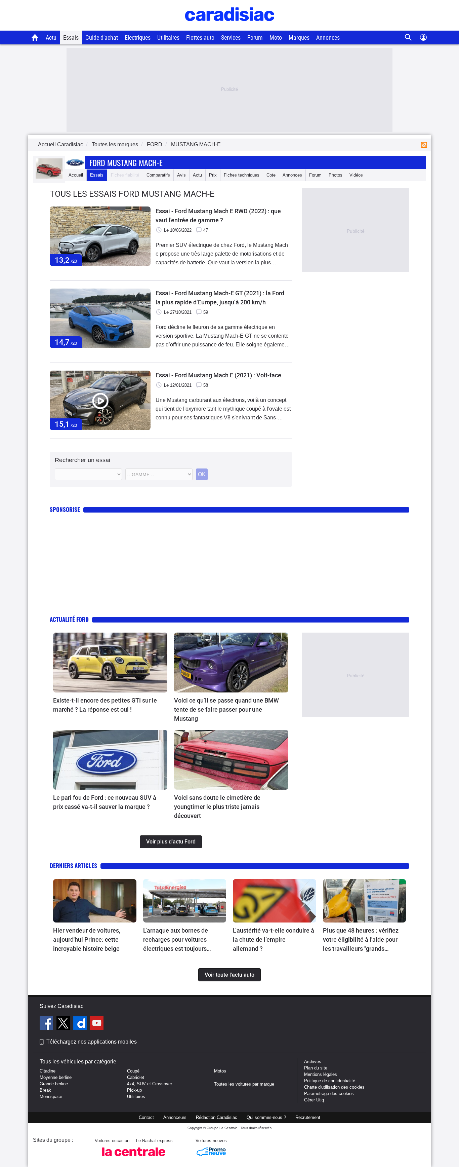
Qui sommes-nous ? (266, 1117)
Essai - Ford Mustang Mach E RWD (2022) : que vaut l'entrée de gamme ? (218, 216)
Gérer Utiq (314, 1099)
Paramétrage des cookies (329, 1093)
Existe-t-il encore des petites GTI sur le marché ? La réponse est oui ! (105, 705)
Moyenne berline (56, 1077)
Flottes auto (200, 37)
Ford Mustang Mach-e (126, 162)
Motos (220, 1071)
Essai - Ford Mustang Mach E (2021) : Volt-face (218, 375)
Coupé (133, 1071)
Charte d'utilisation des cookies (334, 1087)
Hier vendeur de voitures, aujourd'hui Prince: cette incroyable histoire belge (86, 939)
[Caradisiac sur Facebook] (47, 1024)
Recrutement (307, 1117)
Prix (213, 175)
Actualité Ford (69, 619)
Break (45, 1090)
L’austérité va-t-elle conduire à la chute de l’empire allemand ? (273, 939)
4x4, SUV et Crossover (149, 1083)
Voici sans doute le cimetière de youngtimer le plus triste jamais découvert (217, 806)
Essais (71, 37)
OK (202, 474)
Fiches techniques (241, 175)
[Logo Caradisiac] (229, 27)
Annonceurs (174, 1117)
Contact (146, 1117)
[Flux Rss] (425, 144)
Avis (181, 175)
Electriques (138, 37)
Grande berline (54, 1083)
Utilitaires (168, 37)
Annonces (328, 37)
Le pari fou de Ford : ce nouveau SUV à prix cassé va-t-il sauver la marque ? (104, 802)
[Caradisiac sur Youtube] (96, 1024)
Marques (299, 37)
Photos (335, 175)
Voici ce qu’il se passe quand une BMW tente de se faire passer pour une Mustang (226, 709)
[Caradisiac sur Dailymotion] (80, 1024)
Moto (275, 37)
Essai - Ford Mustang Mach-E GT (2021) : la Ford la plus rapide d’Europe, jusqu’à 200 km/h (220, 298)
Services (231, 37)
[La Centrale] (133, 1158)
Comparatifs (158, 175)
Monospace (51, 1096)
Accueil (76, 175)
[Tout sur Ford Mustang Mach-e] (49, 177)
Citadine (47, 1071)
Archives (312, 1061)
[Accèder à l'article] (110, 662)
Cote (271, 175)
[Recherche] (408, 37)
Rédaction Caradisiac (216, 1117)
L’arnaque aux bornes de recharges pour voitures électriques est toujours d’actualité (175, 940)
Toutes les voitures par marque (244, 1084)
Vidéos (356, 175)
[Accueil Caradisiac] (35, 37)
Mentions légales (320, 1074)
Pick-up (134, 1090)
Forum (255, 37)
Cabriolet (135, 1077)
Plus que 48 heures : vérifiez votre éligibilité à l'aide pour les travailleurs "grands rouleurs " (361, 940)
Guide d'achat (101, 37)
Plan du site (315, 1067)
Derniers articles (73, 865)
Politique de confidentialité (329, 1080)
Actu (51, 37)
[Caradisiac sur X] (64, 1024)
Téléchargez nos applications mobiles (91, 1042)
